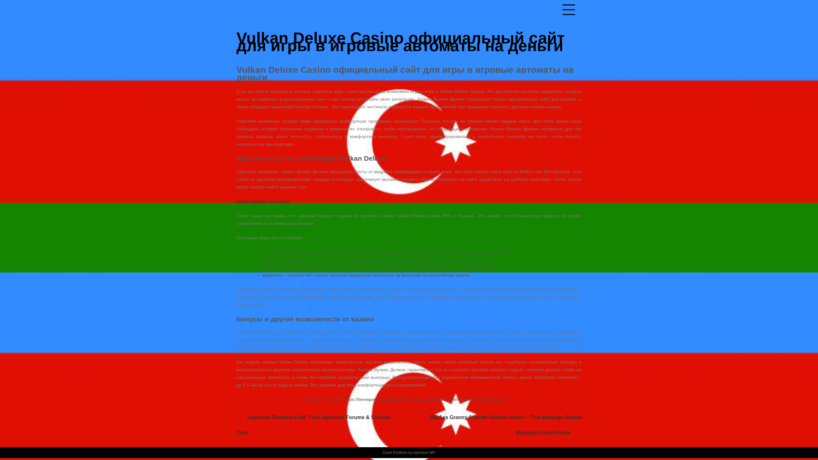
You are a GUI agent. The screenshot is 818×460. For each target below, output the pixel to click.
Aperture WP (424, 452)
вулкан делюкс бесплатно (263, 201)
